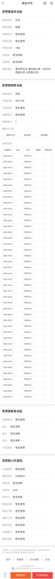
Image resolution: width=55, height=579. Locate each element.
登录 (8, 559)
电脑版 (20, 559)
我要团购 (20, 575)
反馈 (47, 559)
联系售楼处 (43, 575)
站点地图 (34, 559)
